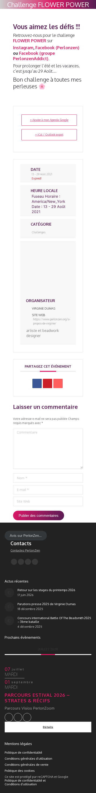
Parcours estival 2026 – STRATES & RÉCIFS (37, 697)
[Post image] (9, 592)
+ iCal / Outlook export (49, 134)
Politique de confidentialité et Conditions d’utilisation (25, 782)
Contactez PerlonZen (25, 550)
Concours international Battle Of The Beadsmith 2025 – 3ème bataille (54, 620)
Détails (48, 727)
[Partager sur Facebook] (37, 383)
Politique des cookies (20, 770)
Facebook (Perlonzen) (57, 47)
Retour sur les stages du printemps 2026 (46, 590)
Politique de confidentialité (23, 752)
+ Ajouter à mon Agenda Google (49, 120)
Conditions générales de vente (26, 764)
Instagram (23, 47)
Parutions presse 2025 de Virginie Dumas (46, 604)
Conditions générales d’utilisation (28, 758)
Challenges (38, 232)
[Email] (58, 383)
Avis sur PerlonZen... (26, 536)
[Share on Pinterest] (47, 383)
